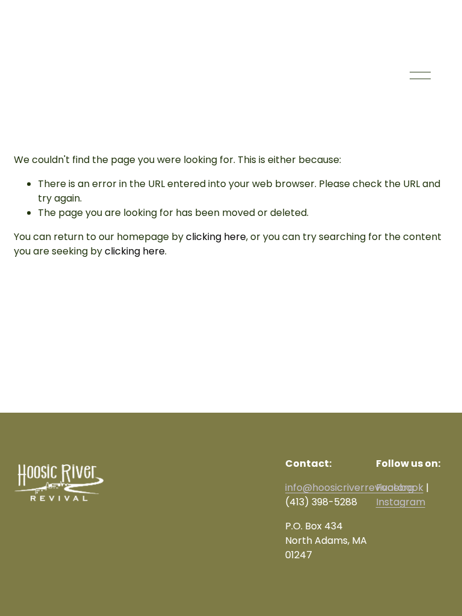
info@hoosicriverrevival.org (349, 487)
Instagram (400, 502)
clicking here (216, 237)
